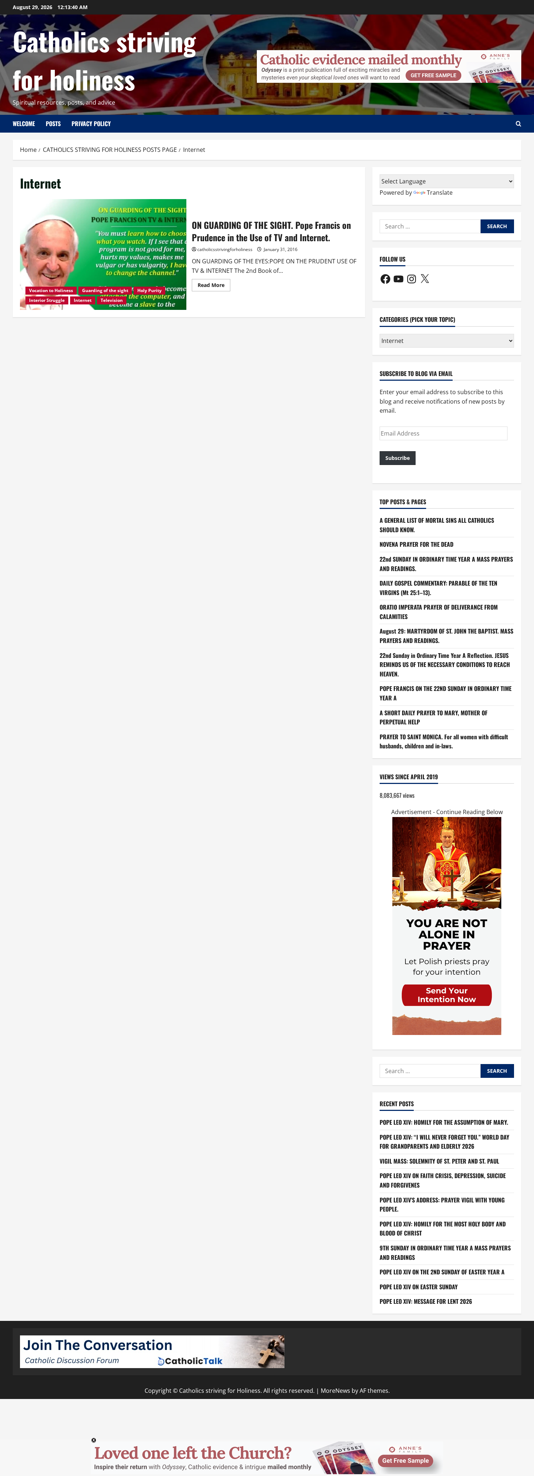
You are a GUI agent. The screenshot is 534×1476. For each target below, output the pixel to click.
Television (112, 300)
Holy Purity (149, 290)
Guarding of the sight (105, 290)
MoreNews (335, 1391)
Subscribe (397, 457)
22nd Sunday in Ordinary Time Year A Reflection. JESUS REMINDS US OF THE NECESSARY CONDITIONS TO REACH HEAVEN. (445, 664)
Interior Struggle (47, 300)
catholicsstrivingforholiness (224, 249)
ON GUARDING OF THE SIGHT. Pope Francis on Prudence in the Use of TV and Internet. (103, 254)
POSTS (53, 123)
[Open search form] (518, 124)
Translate (440, 193)
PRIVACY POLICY (91, 123)
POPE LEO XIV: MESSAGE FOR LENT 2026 (426, 1301)
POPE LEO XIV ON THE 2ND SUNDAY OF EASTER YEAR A (442, 1271)
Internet (83, 300)
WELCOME (24, 123)
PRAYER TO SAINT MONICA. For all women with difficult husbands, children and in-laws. (444, 741)
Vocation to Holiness (51, 290)
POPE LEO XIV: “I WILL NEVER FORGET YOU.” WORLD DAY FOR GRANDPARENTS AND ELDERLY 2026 (444, 1142)
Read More (214, 286)
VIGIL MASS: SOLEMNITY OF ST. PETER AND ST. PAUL (439, 1161)
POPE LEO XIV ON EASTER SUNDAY (419, 1286)
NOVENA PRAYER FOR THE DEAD (416, 544)
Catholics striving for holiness (104, 60)
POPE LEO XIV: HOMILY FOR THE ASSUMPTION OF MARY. (444, 1122)
